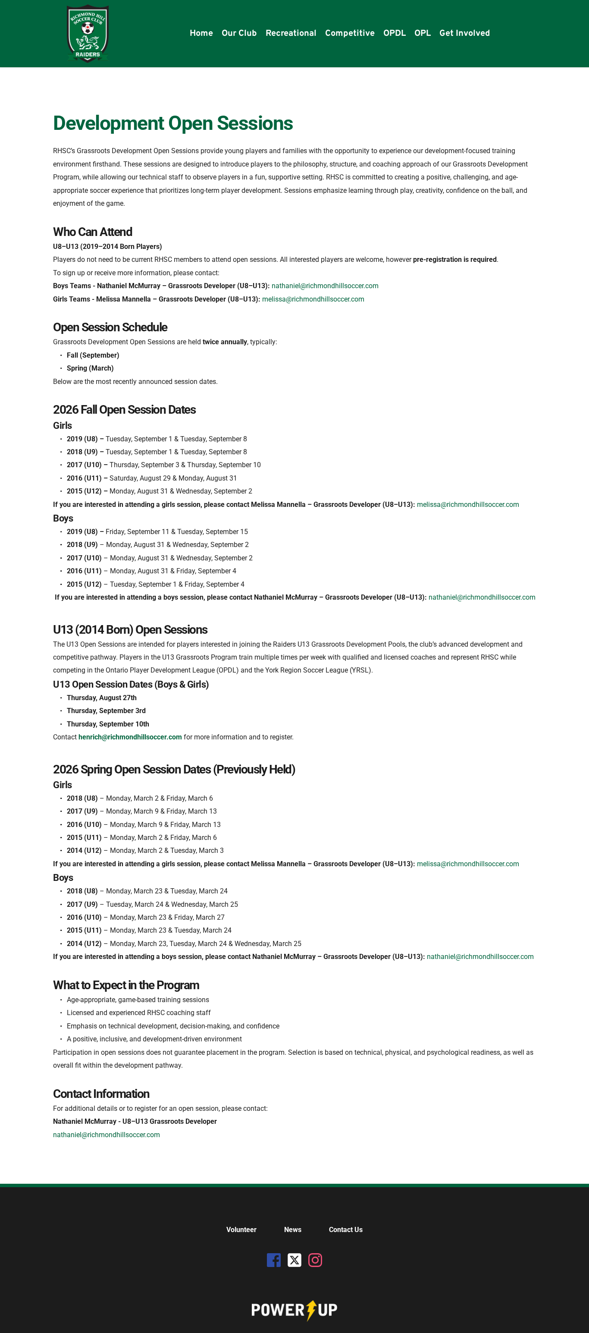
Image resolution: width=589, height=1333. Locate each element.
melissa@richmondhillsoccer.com (314, 299)
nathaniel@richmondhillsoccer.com (326, 286)
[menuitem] (201, 34)
